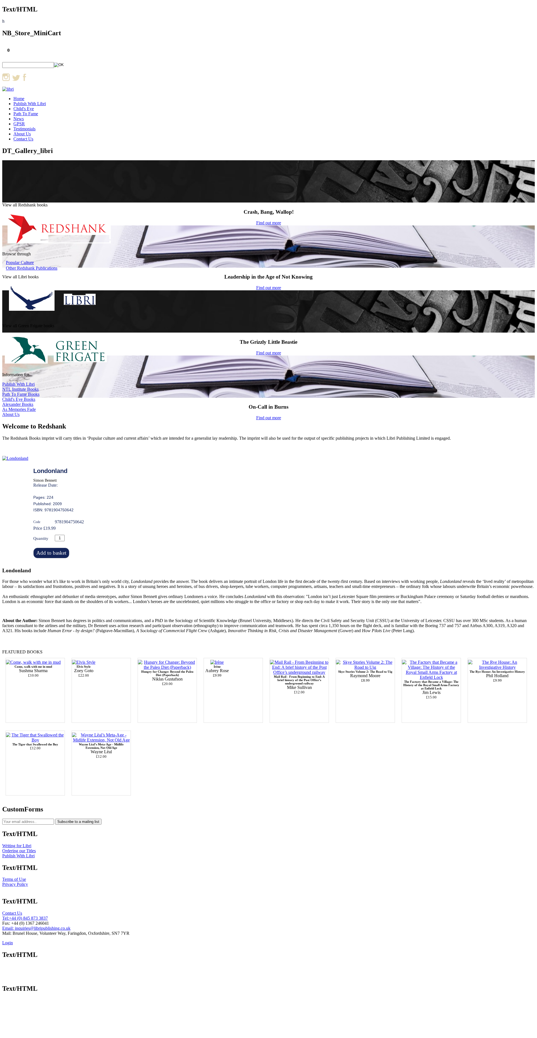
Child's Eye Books (18, 399)
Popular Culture (20, 262)
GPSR (19, 123)
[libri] (8, 89)
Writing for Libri (16, 845)
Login (7, 942)
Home (18, 98)
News (18, 118)
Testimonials (24, 128)
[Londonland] (15, 458)
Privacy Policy (15, 884)
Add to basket (51, 553)
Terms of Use (14, 879)
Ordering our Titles (19, 850)
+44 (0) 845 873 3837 (28, 918)
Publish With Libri (29, 103)
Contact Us (23, 138)
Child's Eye (23, 108)
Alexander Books (17, 404)
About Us (22, 133)
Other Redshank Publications (31, 268)
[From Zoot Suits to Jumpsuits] (83, 662)
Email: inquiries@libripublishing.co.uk (36, 928)
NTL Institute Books (20, 389)
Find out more (268, 222)
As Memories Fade (19, 409)
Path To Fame (25, 113)
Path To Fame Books (20, 394)
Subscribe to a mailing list (78, 822)
